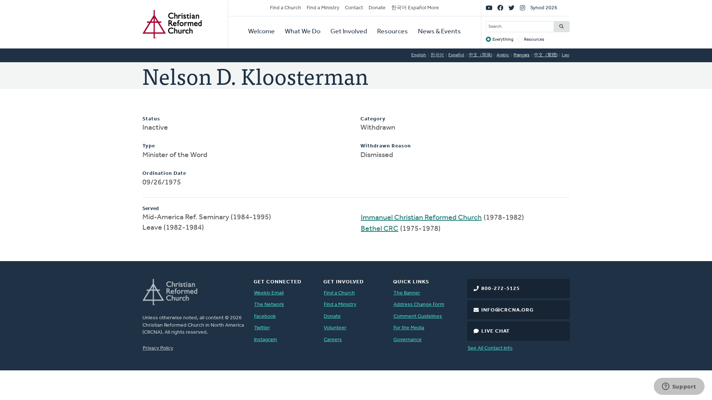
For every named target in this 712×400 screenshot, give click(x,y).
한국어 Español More (415, 8)
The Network (269, 304)
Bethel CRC (379, 229)
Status (151, 119)
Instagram (265, 340)
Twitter (262, 328)
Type (148, 146)
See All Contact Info (490, 348)
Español (456, 55)
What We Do (302, 32)
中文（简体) (480, 55)
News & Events (439, 32)
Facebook (265, 316)
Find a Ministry (323, 8)
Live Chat (495, 331)
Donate (377, 8)
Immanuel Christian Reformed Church (421, 217)
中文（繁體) (545, 55)
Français (522, 55)
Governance (407, 340)
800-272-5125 (500, 288)
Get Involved (348, 32)
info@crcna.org (507, 310)
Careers (333, 340)
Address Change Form (418, 304)
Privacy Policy (158, 348)
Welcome (261, 32)
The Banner (406, 293)
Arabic (503, 55)
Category (373, 119)
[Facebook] (500, 8)
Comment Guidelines (417, 316)
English (418, 55)
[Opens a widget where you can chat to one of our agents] (679, 387)
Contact (354, 8)
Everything (503, 39)
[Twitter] (511, 8)
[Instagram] (522, 8)
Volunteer (335, 328)
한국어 (437, 55)
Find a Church (285, 8)
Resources (392, 32)
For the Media (408, 328)
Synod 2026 (543, 8)
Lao (565, 55)
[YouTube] (489, 8)
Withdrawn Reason (385, 146)
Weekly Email (269, 293)
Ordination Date (164, 173)
